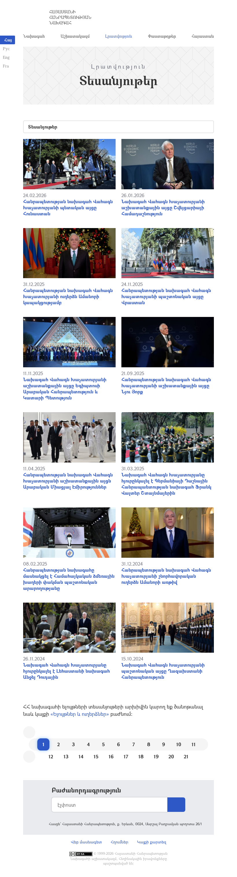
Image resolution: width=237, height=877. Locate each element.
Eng (6, 57)
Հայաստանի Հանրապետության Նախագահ (70, 17)
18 (141, 756)
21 (186, 756)
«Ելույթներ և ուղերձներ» (80, 713)
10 (178, 744)
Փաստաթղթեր (162, 36)
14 (81, 756)
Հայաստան (203, 36)
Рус (6, 48)
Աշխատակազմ (75, 36)
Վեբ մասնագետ (86, 842)
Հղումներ (119, 842)
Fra (6, 66)
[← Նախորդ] (29, 732)
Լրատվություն (118, 36)
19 (156, 756)
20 (171, 756)
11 (194, 744)
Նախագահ (34, 36)
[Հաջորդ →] (29, 757)
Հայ (8, 40)
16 (111, 756)
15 (96, 756)
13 (66, 756)
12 (51, 756)
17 (126, 756)
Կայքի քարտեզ (151, 842)
